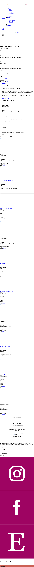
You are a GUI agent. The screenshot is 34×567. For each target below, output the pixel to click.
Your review (4, 127)
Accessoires (10, 10)
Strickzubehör (9, 11)
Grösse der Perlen (2, 73)
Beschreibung (4, 83)
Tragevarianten (11, 22)
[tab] (4, 83)
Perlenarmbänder (11, 15)
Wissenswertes (9, 25)
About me (3, 18)
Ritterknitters (9, 23)
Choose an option (2, 51)
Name (3, 129)
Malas (7, 81)
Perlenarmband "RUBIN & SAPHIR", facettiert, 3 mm (7, 180)
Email (3, 130)
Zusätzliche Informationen (5, 98)
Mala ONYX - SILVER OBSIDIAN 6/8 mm (6, 291)
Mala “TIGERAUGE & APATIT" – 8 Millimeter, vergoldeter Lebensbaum (10, 68)
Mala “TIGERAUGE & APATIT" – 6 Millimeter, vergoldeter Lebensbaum (10, 57)
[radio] (13, 72)
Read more (3, 165)
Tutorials (8, 19)
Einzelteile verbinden (12, 20)
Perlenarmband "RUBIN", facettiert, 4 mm (6, 208)
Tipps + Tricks (11, 21)
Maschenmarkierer (11, 13)
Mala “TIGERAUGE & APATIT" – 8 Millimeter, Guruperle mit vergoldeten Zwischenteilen (13, 62)
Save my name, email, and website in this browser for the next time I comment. (14, 132)
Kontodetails (3, 28)
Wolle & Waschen (11, 26)
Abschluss (2, 76)
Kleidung (10, 9)
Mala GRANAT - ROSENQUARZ (5, 346)
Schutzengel (10, 16)
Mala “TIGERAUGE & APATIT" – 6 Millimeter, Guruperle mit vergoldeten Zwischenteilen (13, 54)
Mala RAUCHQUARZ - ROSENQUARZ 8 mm (7, 374)
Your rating (3, 121)
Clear (6, 78)
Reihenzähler (11, 12)
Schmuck (8, 14)
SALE (8, 24)
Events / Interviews (9, 27)
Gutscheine (8, 17)
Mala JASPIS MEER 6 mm (4, 263)
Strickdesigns (9, 8)
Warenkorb (3, 29)
